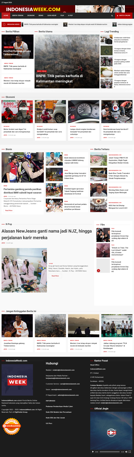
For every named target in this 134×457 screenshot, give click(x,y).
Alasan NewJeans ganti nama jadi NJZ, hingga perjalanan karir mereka (24, 270)
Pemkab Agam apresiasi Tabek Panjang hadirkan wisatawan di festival (54, 190)
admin (38, 86)
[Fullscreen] (130, 452)
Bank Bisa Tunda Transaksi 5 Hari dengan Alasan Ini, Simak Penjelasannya (98, 174)
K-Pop (70, 15)
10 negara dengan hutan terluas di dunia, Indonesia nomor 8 (107, 50)
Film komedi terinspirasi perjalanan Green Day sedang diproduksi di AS (103, 235)
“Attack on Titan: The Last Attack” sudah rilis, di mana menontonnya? (103, 250)
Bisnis (41, 15)
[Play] (93, 452)
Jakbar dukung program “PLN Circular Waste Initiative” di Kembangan (117, 325)
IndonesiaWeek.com (115, 155)
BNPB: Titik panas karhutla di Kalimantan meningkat (50, 325)
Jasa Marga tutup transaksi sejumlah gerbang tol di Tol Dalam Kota (54, 174)
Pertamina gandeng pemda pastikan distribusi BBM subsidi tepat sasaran (23, 167)
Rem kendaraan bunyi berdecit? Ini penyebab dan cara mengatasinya (117, 111)
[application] (111, 433)
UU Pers (49, 423)
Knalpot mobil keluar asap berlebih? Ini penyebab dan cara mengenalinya (50, 111)
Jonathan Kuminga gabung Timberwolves (17, 325)
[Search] (112, 16)
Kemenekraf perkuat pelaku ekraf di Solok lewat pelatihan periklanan (54, 205)
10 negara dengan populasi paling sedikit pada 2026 (107, 61)
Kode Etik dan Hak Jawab (55, 418)
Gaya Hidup (51, 15)
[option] (67, 63)
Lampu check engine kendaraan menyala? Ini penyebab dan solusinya (83, 111)
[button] (111, 433)
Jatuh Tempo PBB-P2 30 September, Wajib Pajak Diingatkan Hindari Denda (98, 159)
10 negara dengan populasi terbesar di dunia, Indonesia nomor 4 (107, 83)
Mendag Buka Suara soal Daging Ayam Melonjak (98, 190)
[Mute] (126, 452)
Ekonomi (30, 15)
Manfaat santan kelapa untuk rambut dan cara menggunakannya (107, 72)
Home (6, 15)
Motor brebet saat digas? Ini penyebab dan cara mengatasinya (17, 111)
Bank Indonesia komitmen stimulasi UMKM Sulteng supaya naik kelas (54, 159)
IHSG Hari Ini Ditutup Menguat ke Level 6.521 (98, 205)
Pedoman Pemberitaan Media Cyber (59, 406)
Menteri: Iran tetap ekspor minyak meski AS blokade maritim (68, 24)
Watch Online (124, 15)
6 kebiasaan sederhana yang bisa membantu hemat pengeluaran (107, 39)
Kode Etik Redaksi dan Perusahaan (59, 412)
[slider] (110, 451)
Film (62, 15)
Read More (8, 210)
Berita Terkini (17, 15)
